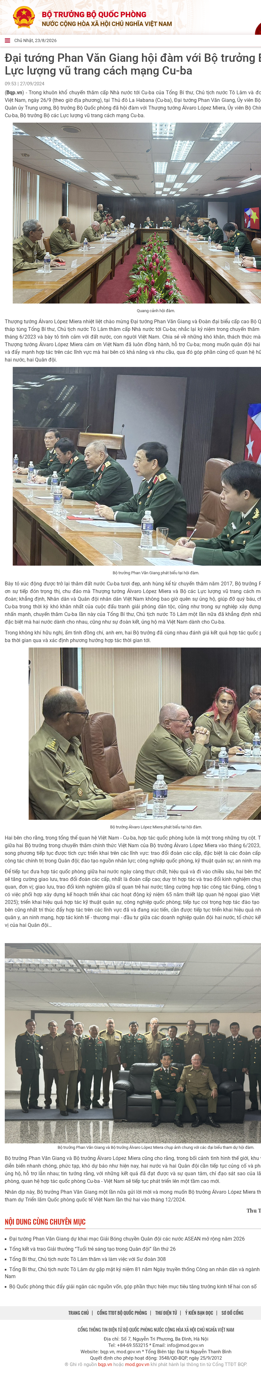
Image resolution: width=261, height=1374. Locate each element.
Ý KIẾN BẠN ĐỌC (199, 1312)
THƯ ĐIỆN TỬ (166, 1312)
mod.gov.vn (137, 1364)
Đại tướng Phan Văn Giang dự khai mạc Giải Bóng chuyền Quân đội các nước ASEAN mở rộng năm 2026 (127, 1239)
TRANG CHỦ (78, 1312)
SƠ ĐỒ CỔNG (232, 1312)
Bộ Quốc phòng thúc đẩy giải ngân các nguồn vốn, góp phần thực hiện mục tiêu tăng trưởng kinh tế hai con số (133, 1287)
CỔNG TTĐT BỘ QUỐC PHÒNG (122, 1312)
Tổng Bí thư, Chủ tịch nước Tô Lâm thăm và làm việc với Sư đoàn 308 (87, 1259)
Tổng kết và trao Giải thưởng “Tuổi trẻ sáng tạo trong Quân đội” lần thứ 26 (92, 1249)
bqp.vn (105, 1364)
